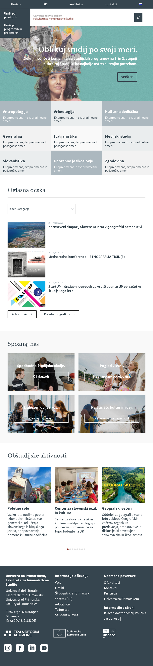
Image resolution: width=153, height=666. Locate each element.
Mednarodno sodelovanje (111, 376)
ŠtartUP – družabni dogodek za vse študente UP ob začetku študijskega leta (94, 288)
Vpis (58, 582)
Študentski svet (66, 615)
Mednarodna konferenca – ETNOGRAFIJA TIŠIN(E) (86, 256)
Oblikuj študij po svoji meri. (87, 49)
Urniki (59, 588)
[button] (68, 549)
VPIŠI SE (127, 77)
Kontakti (110, 588)
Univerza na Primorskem (121, 599)
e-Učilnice (62, 604)
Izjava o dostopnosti (118, 613)
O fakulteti (41, 376)
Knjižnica (110, 593)
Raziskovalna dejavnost (112, 418)
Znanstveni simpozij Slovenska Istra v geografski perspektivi (95, 226)
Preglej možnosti (41, 418)
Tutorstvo (62, 609)
